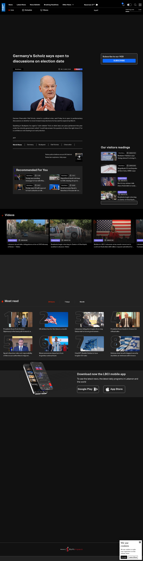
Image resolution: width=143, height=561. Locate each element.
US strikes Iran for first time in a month (53, 329)
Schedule (28, 10)
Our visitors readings (115, 147)
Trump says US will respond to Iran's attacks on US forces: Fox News (36, 189)
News (11, 5)
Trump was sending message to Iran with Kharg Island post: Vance (36, 180)
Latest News (21, 5)
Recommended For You (32, 170)
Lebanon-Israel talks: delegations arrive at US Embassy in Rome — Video (28, 246)
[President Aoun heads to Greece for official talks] (125, 322)
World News (29, 175)
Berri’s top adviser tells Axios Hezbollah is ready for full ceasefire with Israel (127, 185)
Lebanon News (122, 178)
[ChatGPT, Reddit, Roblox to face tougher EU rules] (89, 346)
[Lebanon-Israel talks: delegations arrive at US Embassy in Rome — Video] (28, 233)
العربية (96, 10)
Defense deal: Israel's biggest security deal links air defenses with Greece (124, 354)
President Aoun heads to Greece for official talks (124, 330)
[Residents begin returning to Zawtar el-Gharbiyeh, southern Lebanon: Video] (71, 233)
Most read (12, 301)
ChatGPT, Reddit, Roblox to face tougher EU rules (86, 354)
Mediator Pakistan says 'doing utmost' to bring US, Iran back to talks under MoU (127, 157)
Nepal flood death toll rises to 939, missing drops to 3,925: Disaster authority (70, 180)
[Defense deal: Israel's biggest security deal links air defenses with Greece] (125, 346)
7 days (67, 302)
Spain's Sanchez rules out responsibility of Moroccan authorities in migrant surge (17, 354)
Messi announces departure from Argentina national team (51, 354)
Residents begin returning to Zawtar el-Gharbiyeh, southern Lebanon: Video (127, 198)
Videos (9, 215)
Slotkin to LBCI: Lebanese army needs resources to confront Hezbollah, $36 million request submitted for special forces (113, 246)
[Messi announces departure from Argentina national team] (53, 346)
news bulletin (35, 5)
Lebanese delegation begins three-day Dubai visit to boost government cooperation (89, 330)
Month (82, 302)
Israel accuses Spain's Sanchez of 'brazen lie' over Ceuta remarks (71, 189)
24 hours (51, 302)
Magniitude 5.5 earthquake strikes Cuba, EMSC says (127, 170)
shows (45, 10)
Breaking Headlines (51, 5)
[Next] (140, 233)
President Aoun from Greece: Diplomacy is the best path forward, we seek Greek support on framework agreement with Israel (17, 330)
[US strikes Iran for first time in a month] (53, 322)
